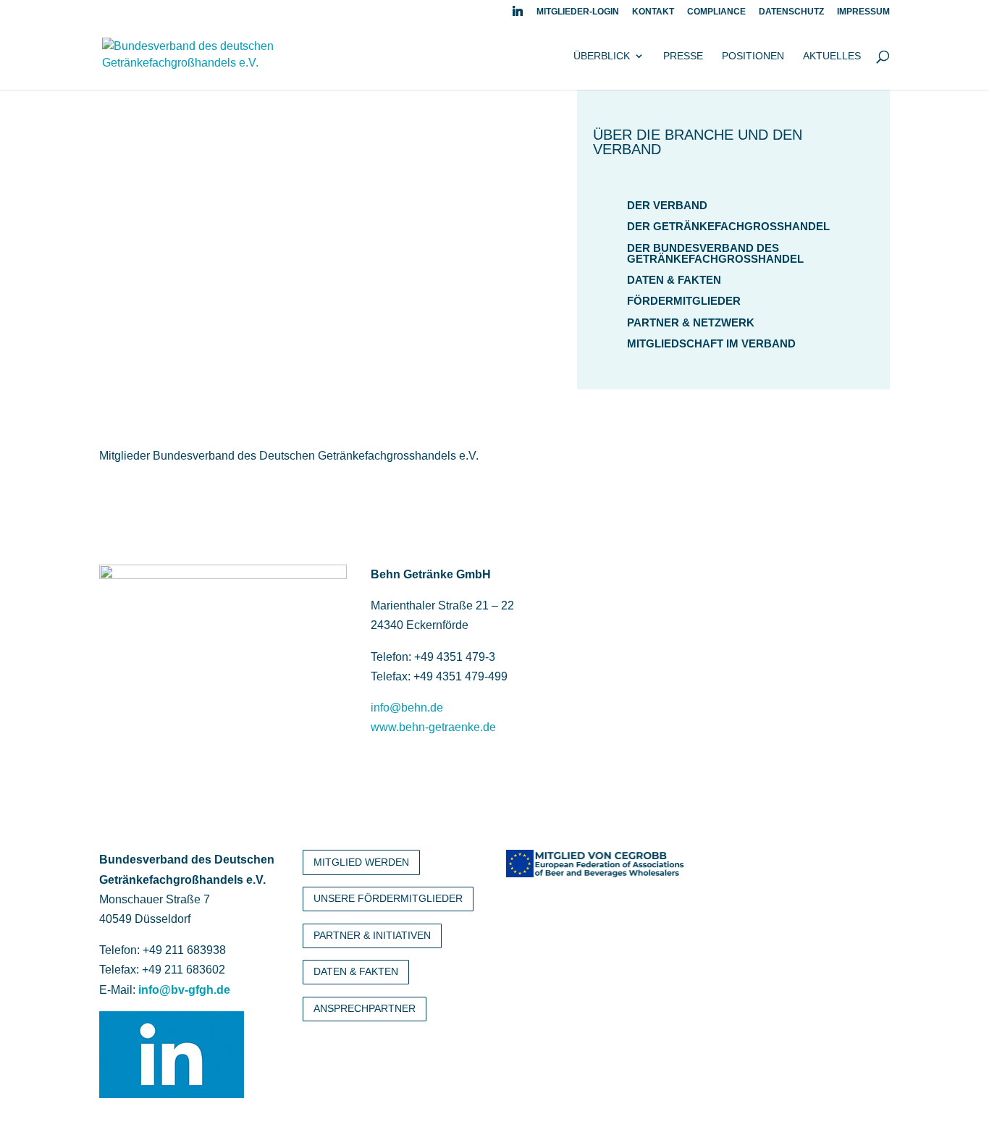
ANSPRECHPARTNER (364, 1008)
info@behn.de (407, 707)
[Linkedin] (517, 15)
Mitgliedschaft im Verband (711, 343)
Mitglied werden (361, 862)
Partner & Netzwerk (690, 322)
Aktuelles (832, 56)
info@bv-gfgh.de (184, 990)
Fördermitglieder (684, 301)
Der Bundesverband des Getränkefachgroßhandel (715, 253)
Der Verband (667, 205)
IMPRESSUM (863, 12)
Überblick (601, 56)
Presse (683, 56)
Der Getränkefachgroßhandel (728, 226)
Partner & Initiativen (372, 935)
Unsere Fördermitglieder (388, 898)
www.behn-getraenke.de (433, 727)
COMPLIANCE (716, 12)
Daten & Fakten (674, 280)
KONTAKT (653, 12)
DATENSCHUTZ (791, 12)
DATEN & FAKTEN (355, 971)
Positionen (753, 56)
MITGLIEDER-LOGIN (577, 12)
